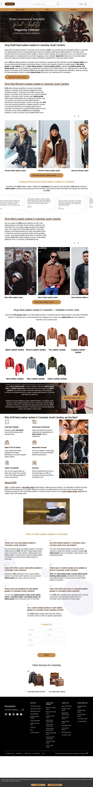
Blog (31, 730)
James (59, 205)
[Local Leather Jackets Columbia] (36, 679)
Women (74, 10)
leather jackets (35, 72)
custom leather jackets (69, 491)
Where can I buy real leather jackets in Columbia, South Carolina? (20, 544)
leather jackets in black (22, 595)
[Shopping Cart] (85, 4)
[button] (23, 709)
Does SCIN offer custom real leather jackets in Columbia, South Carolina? (23, 569)
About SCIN (10, 482)
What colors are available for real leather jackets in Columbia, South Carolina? (21, 590)
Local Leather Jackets (82, 718)
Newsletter (10, 706)
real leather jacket (28, 487)
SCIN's (20, 223)
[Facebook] (6, 714)
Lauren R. (29, 207)
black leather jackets (35, 66)
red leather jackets (75, 66)
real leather (45, 186)
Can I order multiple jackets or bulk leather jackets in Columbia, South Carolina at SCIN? (45, 609)
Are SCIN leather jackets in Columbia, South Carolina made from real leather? (67, 544)
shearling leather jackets (58, 576)
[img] (15, 339)
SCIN (48, 50)
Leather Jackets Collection (49, 703)
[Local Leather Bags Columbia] (56, 679)
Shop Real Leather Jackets (17, 77)
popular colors (21, 315)
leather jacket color (18, 388)
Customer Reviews (28, 181)
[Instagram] (13, 714)
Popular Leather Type (82, 703)
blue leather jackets (31, 597)
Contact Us (46, 624)
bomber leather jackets (79, 574)
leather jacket (36, 434)
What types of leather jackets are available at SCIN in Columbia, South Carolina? (68, 569)
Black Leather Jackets (67, 706)
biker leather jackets (64, 574)
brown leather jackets (52, 66)
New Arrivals (20, 10)
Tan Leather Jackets (66, 735)
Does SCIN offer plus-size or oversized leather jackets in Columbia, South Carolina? (69, 590)
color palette (15, 66)
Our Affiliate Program (35, 706)
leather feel (60, 56)
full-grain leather (78, 62)
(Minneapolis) (61, 207)
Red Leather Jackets (66, 732)
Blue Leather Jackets (66, 725)
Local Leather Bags (81, 721)
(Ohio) (28, 208)
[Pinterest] (20, 714)
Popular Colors (65, 703)
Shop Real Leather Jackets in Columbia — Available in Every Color (46, 309)
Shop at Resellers (34, 714)
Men (48, 10)
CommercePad (82, 753)
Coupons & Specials (35, 720)
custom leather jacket (17, 386)
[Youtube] (17, 714)
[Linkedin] (10, 714)
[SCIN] (10, 4)
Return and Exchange (35, 708)
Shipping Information (35, 711)
